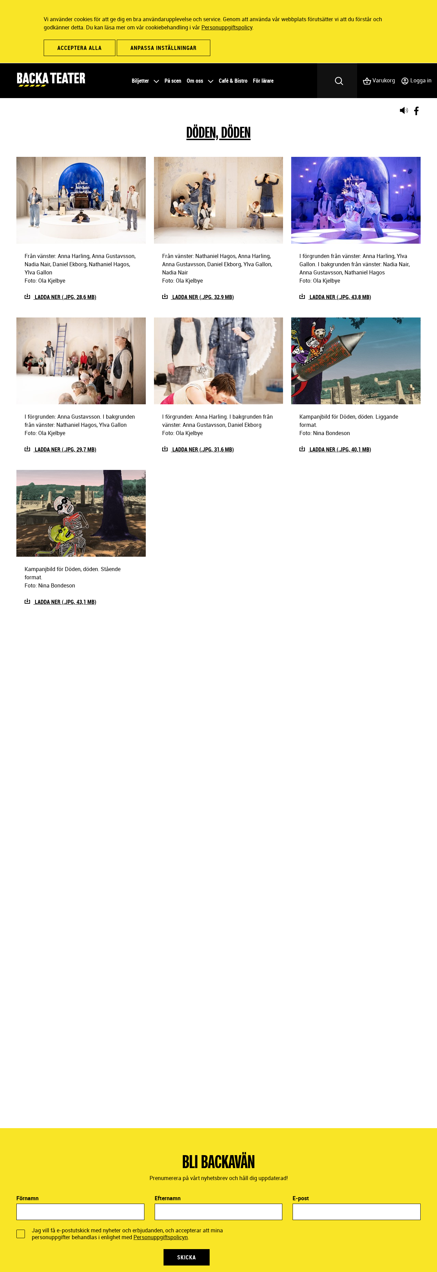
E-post (301, 1198)
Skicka (186, 1257)
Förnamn (27, 1198)
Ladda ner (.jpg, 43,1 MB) (64, 602)
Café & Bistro (233, 80)
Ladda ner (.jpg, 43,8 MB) (339, 297)
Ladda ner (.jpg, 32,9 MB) (202, 297)
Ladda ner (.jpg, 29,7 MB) (64, 449)
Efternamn (168, 1198)
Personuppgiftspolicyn (160, 1237)
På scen (173, 80)
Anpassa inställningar (163, 48)
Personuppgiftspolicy (226, 27)
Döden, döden (218, 132)
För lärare (263, 80)
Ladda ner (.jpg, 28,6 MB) (64, 297)
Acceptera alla (79, 48)
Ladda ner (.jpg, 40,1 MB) (339, 449)
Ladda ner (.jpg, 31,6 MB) (202, 449)
